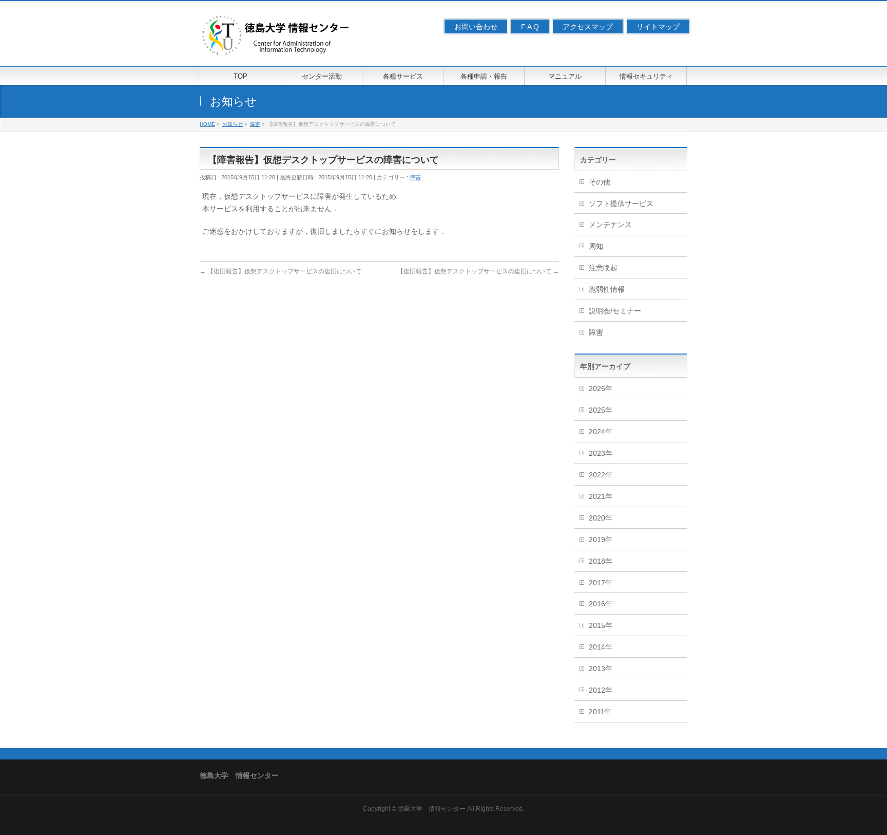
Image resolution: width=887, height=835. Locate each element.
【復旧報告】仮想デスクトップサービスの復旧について (280, 271)
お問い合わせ (475, 27)
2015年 (600, 625)
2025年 (600, 410)
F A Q (530, 27)
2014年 (600, 647)
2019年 (600, 539)
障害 (415, 177)
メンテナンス (610, 224)
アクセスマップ (588, 27)
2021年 (600, 496)
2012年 (600, 690)
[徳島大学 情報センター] (277, 47)
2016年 (600, 604)
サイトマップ (658, 27)
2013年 (600, 668)
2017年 (600, 583)
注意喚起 (603, 268)
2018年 (600, 561)
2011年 (600, 712)
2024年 (600, 432)
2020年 (600, 518)
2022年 (600, 475)
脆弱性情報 (607, 289)
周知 (596, 246)
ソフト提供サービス (621, 203)
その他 (599, 182)
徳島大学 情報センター (432, 808)
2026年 (600, 388)
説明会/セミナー (615, 311)
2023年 (600, 453)
